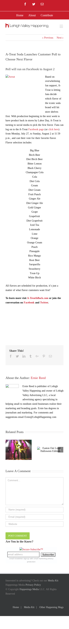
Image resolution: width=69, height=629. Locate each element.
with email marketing (38, 559)
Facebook (29, 302)
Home (16, 607)
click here (53, 129)
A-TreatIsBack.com (37, 298)
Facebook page (36, 129)
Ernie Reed (38, 378)
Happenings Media (29, 589)
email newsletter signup (19, 559)
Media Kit (53, 580)
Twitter (44, 302)
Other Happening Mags (51, 607)
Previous (48, 37)
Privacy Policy (33, 584)
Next (59, 37)
